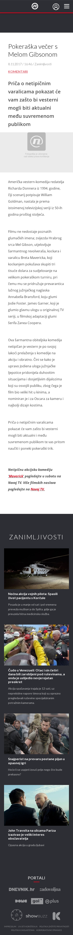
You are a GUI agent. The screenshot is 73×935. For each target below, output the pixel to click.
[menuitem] (56, 6)
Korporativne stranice (49, 930)
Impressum (10, 926)
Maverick (16, 476)
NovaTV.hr (37, 6)
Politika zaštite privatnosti (54, 926)
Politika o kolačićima (22, 930)
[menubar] (56, 7)
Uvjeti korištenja (28, 926)
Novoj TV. (38, 489)
